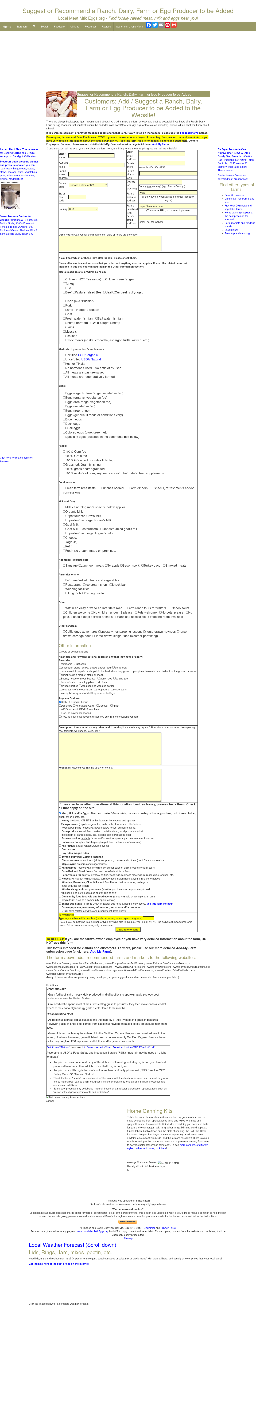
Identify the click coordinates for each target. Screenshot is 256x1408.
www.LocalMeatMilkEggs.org (92, 1231)
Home (7, 26)
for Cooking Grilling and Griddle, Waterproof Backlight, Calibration (19, 153)
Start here (22, 26)
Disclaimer (149, 1228)
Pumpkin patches (234, 195)
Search (45, 26)
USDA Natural (91, 359)
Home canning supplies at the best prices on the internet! (239, 216)
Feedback (59, 26)
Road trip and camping (237, 233)
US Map (74, 26)
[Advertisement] (128, 64)
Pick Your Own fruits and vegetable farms (238, 207)
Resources (90, 26)
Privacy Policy (168, 1228)
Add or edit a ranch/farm (129, 26)
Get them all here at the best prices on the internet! (59, 1263)
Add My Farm (160, 144)
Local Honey (231, 230)
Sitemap (128, 1238)
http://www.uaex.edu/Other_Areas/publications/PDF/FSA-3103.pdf (118, 1047)
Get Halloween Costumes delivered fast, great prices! (233, 177)
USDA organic (88, 355)
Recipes (106, 26)
